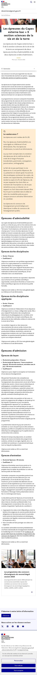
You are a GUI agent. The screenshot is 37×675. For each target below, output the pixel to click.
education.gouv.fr (27, 648)
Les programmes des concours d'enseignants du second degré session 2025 (17, 574)
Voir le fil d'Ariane (5, 15)
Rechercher (31, 2)
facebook (12, 626)
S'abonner (6, 616)
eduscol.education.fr (8, 650)
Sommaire (6, 69)
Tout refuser (19, 665)
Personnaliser (18, 661)
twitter (2, 626)
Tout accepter (18, 670)
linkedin (7, 626)
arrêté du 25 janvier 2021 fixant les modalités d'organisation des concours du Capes (18, 534)
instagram (18, 626)
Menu (34, 2)
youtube (23, 626)
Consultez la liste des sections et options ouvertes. (18, 77)
